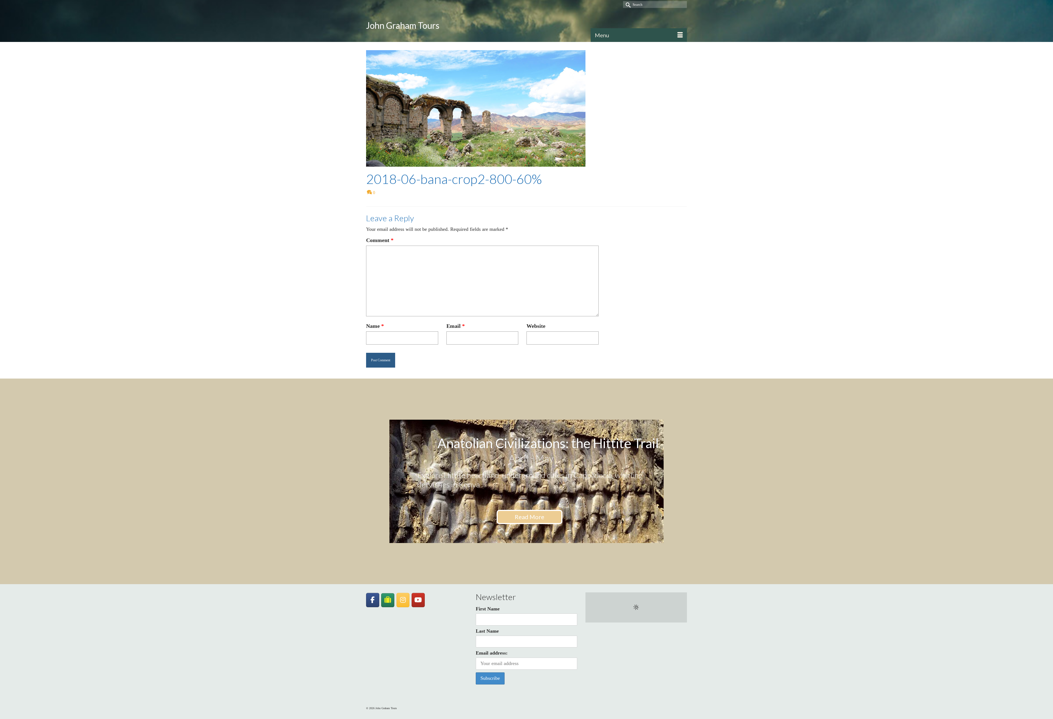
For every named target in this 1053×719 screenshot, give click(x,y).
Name (375, 326)
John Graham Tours (402, 25)
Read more (529, 525)
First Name (488, 609)
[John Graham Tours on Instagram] (403, 600)
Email (455, 326)
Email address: (492, 653)
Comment (380, 240)
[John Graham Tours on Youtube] (418, 600)
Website (535, 326)
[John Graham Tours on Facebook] (372, 600)
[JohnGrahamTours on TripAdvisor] (387, 600)
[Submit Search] (627, 4)
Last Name (487, 631)
